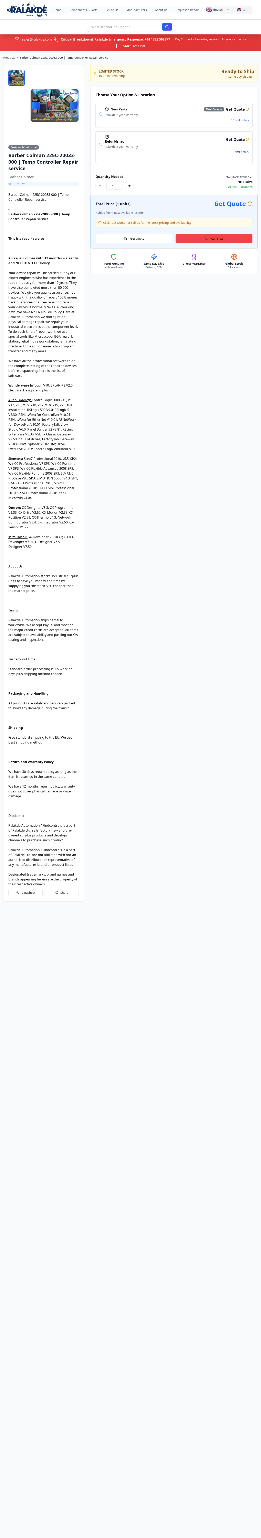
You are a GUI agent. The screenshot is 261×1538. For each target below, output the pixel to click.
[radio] (100, 114)
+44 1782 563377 (157, 39)
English (217, 9)
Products (9, 57)
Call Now (217, 238)
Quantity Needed (109, 176)
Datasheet (28, 893)
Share (64, 893)
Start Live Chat (134, 46)
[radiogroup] (174, 133)
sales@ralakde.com (37, 39)
